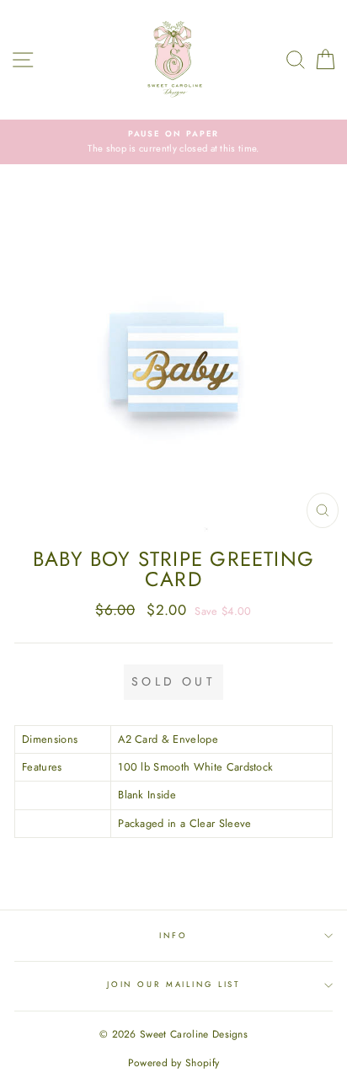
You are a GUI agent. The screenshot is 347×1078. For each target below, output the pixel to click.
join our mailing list (173, 984)
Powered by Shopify (174, 1062)
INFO (173, 936)
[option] (173, 142)
